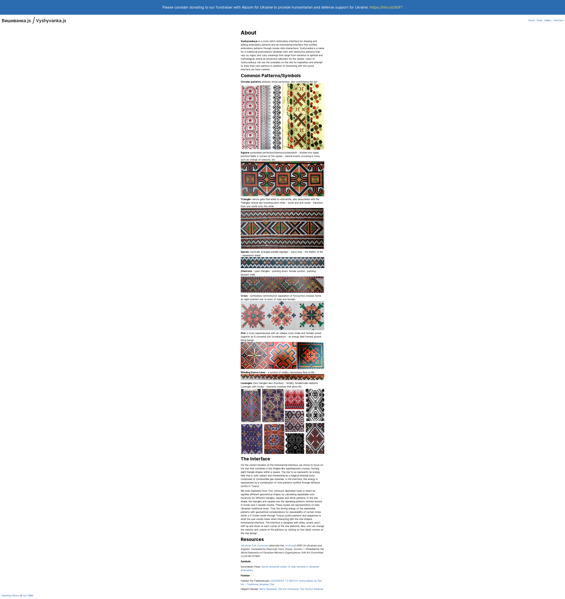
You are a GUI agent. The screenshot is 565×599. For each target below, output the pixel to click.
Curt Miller (28, 595)
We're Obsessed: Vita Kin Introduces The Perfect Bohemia (291, 589)
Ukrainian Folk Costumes (254, 545)
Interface (558, 20)
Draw (539, 20)
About (531, 20)
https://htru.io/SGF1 (386, 7)
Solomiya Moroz (11, 595)
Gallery (547, 20)
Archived (290, 545)
